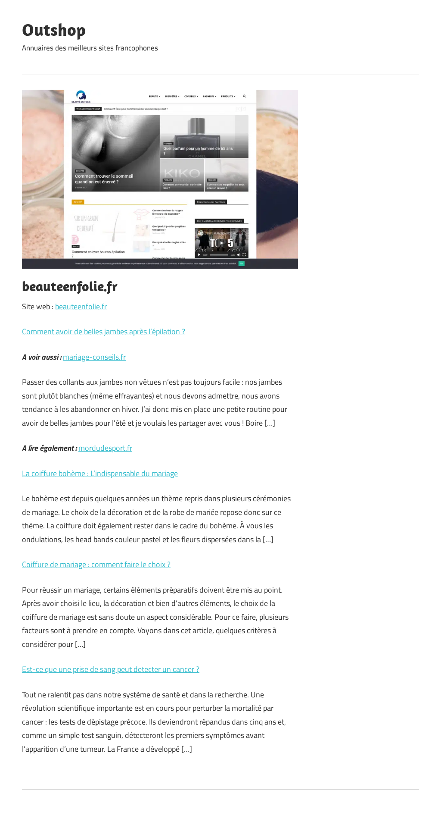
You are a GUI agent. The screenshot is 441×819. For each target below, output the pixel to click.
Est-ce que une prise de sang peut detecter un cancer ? (110, 669)
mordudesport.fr (105, 448)
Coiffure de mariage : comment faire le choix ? (96, 564)
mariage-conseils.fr (94, 357)
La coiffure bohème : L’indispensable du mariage (100, 473)
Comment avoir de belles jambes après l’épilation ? (103, 331)
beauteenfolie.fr (81, 306)
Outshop (54, 29)
